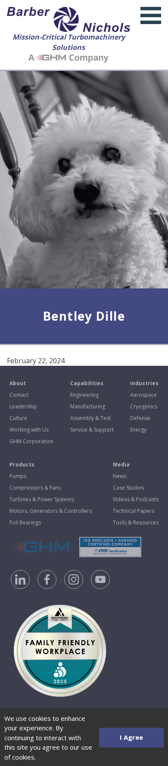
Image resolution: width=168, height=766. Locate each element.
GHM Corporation (31, 441)
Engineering (84, 394)
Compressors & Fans (35, 487)
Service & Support (92, 429)
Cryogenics (143, 406)
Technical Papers (133, 511)
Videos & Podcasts (136, 499)
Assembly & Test (90, 418)
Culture (18, 418)
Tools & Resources (136, 522)
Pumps (17, 476)
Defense (140, 418)
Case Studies (128, 487)
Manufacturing (87, 406)
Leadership (23, 406)
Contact (18, 394)
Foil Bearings (25, 522)
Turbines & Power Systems (41, 499)
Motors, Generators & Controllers (50, 511)
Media (121, 464)
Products (21, 464)
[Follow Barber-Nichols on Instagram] (73, 579)
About (17, 383)
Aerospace (143, 394)
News (119, 476)
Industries (144, 383)
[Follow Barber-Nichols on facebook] (47, 579)
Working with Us (29, 429)
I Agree (131, 737)
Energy (138, 429)
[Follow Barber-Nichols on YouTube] (100, 579)
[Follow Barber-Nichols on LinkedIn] (20, 579)
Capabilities (86, 383)
